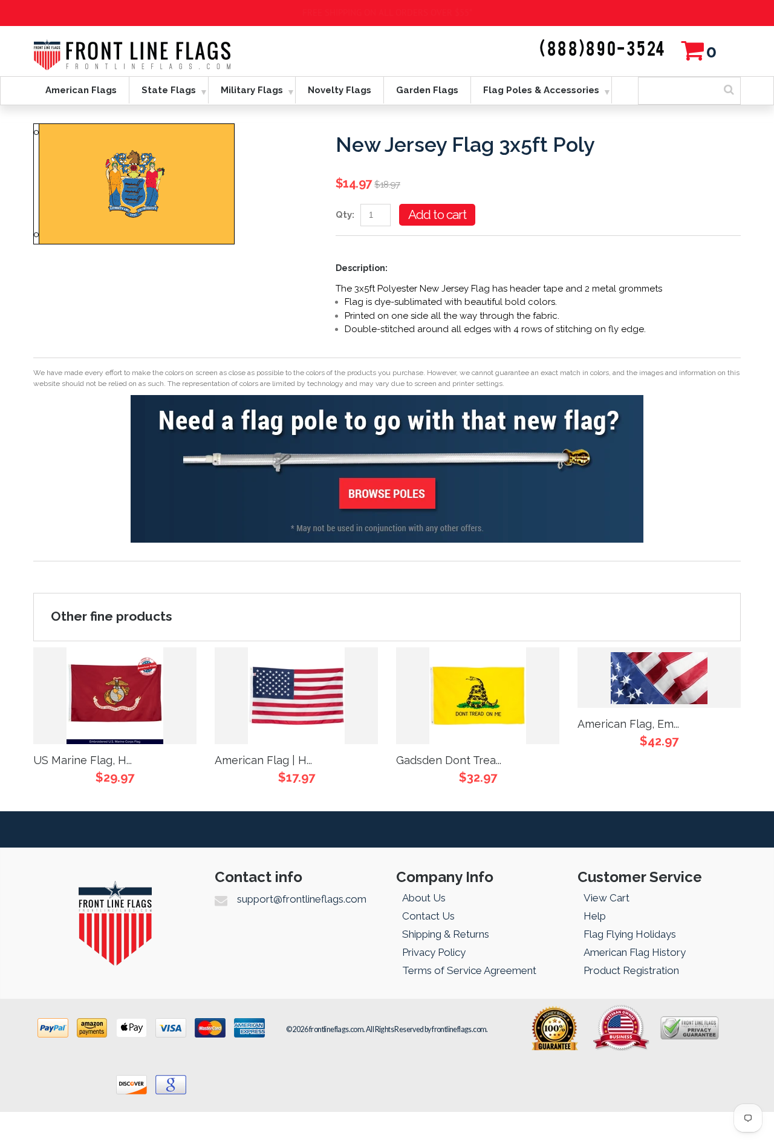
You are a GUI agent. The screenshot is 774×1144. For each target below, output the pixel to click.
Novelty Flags (339, 90)
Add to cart (437, 214)
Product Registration (631, 970)
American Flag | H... (263, 760)
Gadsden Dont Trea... (448, 760)
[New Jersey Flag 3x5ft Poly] (134, 130)
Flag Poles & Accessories (541, 90)
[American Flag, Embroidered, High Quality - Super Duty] (659, 677)
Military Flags (252, 90)
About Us (424, 898)
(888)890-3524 (602, 49)
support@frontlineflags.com (301, 899)
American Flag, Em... (628, 723)
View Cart (606, 898)
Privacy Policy (434, 952)
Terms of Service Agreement (469, 970)
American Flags (81, 90)
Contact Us (428, 916)
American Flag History (635, 952)
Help (595, 916)
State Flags (168, 90)
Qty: (345, 214)
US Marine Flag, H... (82, 760)
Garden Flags (427, 90)
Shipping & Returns (445, 934)
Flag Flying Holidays (630, 934)
